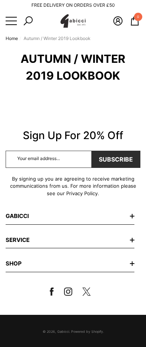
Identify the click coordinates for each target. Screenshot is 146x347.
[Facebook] (55, 291)
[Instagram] (71, 291)
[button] (28, 21)
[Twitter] (89, 291)
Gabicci (63, 331)
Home (12, 38)
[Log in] (118, 21)
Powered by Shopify (87, 331)
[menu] (11, 21)
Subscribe (116, 159)
